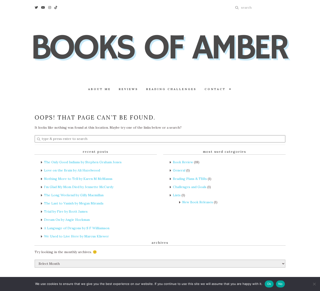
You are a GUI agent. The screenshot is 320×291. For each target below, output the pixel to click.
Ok (269, 284)
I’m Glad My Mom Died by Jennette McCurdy (78, 187)
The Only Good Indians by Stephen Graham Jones (83, 162)
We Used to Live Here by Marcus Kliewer (76, 236)
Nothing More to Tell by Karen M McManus (78, 179)
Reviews (128, 89)
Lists (177, 195)
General (179, 170)
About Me (99, 89)
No (280, 284)
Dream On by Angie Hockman (67, 220)
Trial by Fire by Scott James (66, 211)
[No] (314, 284)
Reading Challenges (171, 89)
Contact (217, 89)
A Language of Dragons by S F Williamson (76, 228)
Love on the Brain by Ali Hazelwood (72, 170)
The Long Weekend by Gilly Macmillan (74, 195)
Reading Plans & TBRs (190, 179)
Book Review (183, 162)
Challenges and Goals (189, 187)
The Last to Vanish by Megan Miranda (73, 203)
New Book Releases (197, 202)
